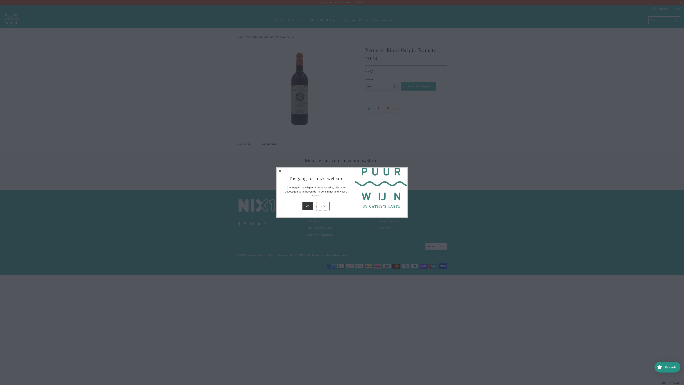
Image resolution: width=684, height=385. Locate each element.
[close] (280, 171)
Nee (323, 206)
